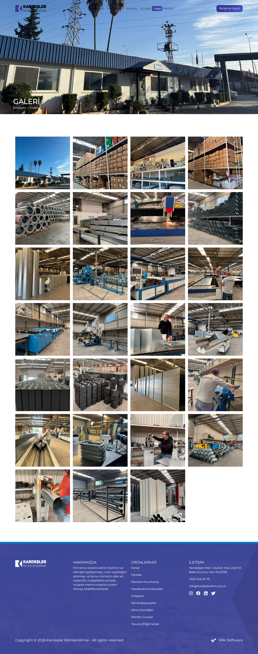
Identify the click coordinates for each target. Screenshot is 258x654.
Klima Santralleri (142, 610)
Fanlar (135, 568)
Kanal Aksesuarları (143, 603)
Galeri (157, 8)
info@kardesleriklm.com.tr (207, 586)
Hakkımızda (115, 8)
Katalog (131, 8)
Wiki (230, 640)
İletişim (169, 8)
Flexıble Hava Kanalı (145, 582)
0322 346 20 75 (199, 579)
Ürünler (145, 8)
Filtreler (136, 575)
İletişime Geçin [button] (229, 8)
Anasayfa (97, 8)
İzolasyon (137, 596)
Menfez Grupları (142, 617)
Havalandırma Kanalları (147, 589)
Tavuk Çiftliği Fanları (145, 624)
